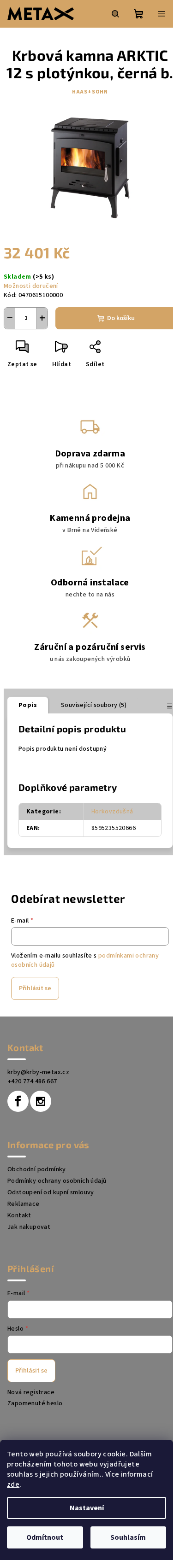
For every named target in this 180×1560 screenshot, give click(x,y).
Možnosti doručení (31, 286)
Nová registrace (30, 1392)
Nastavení (87, 1508)
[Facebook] (18, 1101)
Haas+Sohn (90, 92)
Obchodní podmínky (36, 1169)
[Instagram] (40, 1101)
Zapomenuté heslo (34, 1403)
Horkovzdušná (112, 811)
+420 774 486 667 (32, 1081)
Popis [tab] (27, 705)
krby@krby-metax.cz (38, 1072)
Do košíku (121, 318)
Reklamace (23, 1204)
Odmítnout (44, 1537)
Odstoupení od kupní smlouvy (50, 1192)
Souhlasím (128, 1537)
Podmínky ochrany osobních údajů (56, 1181)
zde (13, 1484)
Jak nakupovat (28, 1227)
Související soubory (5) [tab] (93, 705)
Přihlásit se (35, 988)
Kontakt (19, 1215)
